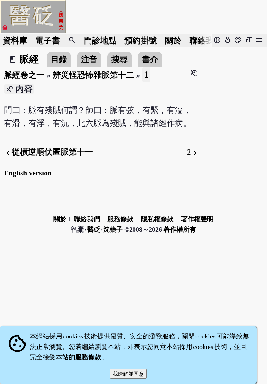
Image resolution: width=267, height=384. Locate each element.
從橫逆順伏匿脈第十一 (48, 151)
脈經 (29, 59)
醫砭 (94, 229)
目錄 (59, 59)
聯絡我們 (206, 40)
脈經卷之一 (24, 75)
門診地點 (100, 40)
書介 (150, 59)
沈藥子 (113, 229)
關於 (173, 40)
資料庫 (15, 40)
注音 (89, 59)
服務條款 (120, 219)
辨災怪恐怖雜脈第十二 (93, 75)
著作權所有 (179, 229)
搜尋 (119, 59)
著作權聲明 (197, 219)
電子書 (47, 40)
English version (27, 173)
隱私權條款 (157, 219)
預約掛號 (140, 40)
